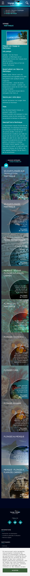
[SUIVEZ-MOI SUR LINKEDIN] (20, 522)
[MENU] (3, 3)
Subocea (4, 546)
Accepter (15, 570)
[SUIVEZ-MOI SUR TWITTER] (15, 522)
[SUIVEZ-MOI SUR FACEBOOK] (10, 522)
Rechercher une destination (9, 533)
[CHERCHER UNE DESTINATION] (27, 4)
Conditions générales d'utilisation (11, 535)
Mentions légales (6, 537)
